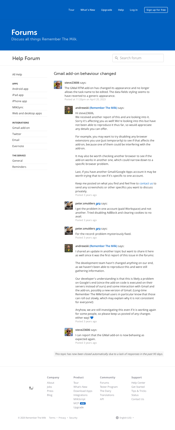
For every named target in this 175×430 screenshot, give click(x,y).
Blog (49, 395)
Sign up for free (156, 9)
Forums (104, 382)
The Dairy (105, 391)
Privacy (62, 417)
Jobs (49, 386)
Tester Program (109, 386)
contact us (146, 183)
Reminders (19, 167)
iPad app (18, 95)
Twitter (16, 134)
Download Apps (82, 391)
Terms (52, 417)
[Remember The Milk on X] (144, 418)
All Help (17, 74)
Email (15, 140)
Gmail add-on (21, 128)
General (17, 160)
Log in (134, 9)
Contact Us (137, 399)
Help (121, 9)
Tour (71, 9)
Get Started (138, 386)
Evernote (18, 146)
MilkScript (79, 399)
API (102, 399)
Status (135, 395)
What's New (87, 9)
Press (50, 391)
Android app (20, 89)
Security (73, 417)
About (50, 382)
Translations (107, 395)
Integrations (80, 395)
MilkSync (17, 107)
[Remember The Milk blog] (149, 418)
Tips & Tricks (138, 391)
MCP (79, 403)
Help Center (138, 382)
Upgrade (106, 9)
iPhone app (19, 101)
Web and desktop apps (27, 113)
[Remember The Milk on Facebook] (140, 418)
